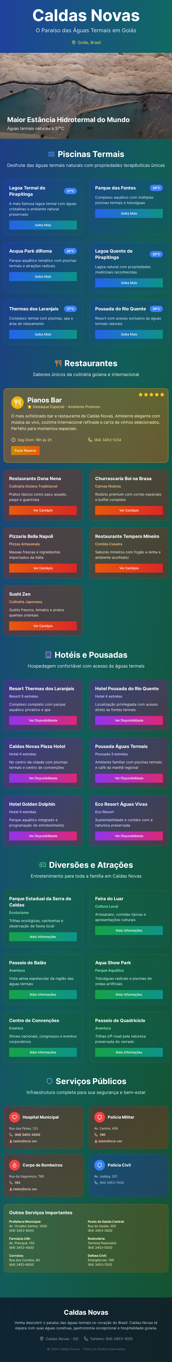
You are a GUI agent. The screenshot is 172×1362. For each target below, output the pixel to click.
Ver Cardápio (43, 510)
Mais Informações (43, 937)
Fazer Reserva (25, 450)
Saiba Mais (43, 225)
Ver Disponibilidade (43, 720)
